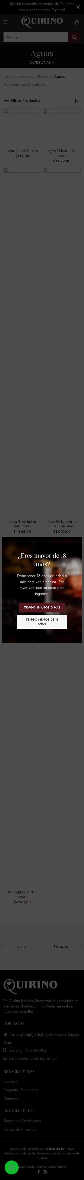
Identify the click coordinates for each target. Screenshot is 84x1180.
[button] (12, 1167)
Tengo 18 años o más (42, 607)
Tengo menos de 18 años (42, 621)
